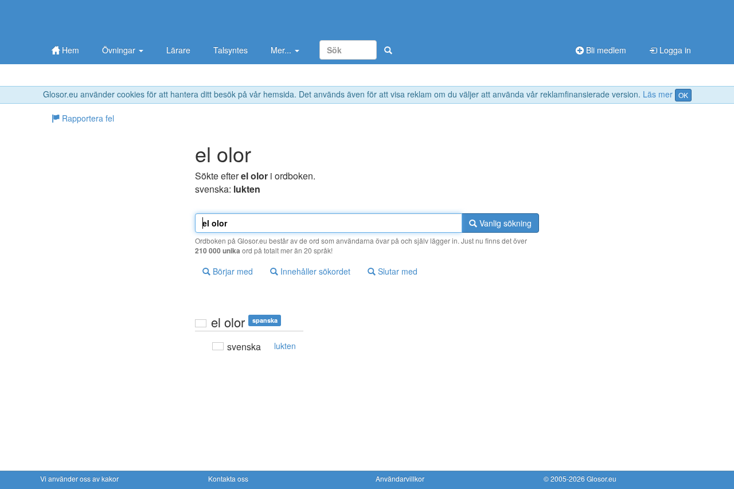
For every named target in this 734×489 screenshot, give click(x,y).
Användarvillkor (400, 478)
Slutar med (396, 271)
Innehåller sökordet (314, 271)
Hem (69, 50)
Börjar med (231, 271)
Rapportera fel (87, 118)
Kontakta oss (228, 478)
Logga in (674, 50)
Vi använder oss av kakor (79, 478)
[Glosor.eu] (100, 18)
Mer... (282, 50)
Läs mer (658, 94)
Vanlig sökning (504, 223)
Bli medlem (605, 50)
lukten (285, 345)
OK (683, 95)
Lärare (178, 50)
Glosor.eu (601, 478)
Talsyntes (230, 50)
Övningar (120, 50)
